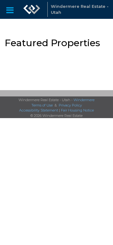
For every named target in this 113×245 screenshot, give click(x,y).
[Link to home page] (31, 9)
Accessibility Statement (38, 110)
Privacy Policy (70, 105)
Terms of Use (42, 105)
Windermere (83, 100)
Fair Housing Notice (77, 110)
